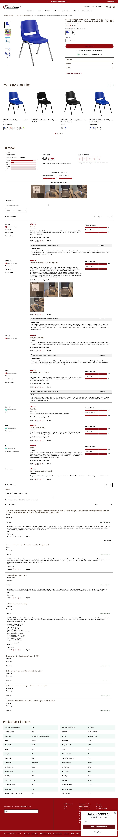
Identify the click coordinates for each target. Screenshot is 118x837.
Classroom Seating (14, 15)
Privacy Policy (35, 833)
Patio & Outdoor (85, 11)
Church (39, 11)
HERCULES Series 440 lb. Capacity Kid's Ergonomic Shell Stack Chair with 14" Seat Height (102, 120)
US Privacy (66, 833)
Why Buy (68, 63)
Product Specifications (73, 73)
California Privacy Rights (45, 833)
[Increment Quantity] (73, 40)
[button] (7, 25)
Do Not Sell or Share (57, 833)
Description (69, 59)
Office (74, 11)
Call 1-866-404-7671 (101, 809)
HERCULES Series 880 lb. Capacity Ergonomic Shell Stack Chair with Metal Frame (16, 120)
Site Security (27, 833)
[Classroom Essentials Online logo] (12, 7)
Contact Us (99, 806)
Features (68, 68)
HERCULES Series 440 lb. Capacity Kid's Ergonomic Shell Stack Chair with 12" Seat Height (73, 120)
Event (47, 11)
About (65, 806)
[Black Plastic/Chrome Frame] (73, 33)
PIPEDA (72, 833)
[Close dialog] (115, 813)
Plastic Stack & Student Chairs (25, 15)
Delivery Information (84, 806)
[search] (107, 7)
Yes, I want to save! (99, 827)
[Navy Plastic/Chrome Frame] (67, 33)
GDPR (77, 833)
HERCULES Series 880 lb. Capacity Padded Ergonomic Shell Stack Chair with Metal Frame (44, 120)
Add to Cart (89, 46)
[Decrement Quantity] (67, 40)
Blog (65, 809)
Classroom (29, 11)
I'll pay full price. (99, 832)
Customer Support (111, 1)
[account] (110, 7)
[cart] (114, 7)
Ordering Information (84, 809)
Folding (55, 11)
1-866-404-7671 (98, 6)
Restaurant (65, 11)
